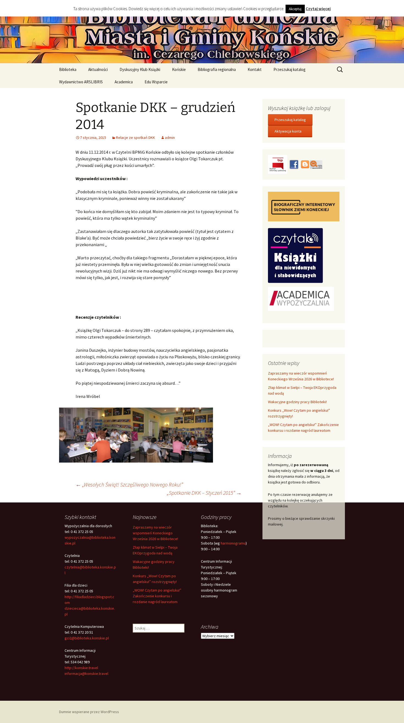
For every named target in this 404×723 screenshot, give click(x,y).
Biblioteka (67, 69)
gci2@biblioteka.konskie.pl (87, 638)
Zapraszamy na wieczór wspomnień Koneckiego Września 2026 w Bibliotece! (155, 533)
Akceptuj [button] (295, 9)
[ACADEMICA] (301, 298)
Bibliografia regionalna (217, 69)
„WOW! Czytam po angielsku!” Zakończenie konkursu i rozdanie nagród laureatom (157, 596)
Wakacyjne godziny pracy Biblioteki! (297, 401)
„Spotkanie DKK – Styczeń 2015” (204, 492)
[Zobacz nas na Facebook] (293, 163)
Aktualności (98, 69)
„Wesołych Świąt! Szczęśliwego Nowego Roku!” (129, 484)
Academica (124, 81)
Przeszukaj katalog (289, 69)
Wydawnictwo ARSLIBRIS (81, 81)
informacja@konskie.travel (86, 673)
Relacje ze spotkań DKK (135, 137)
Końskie (179, 69)
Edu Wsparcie (156, 81)
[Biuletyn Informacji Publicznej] (278, 163)
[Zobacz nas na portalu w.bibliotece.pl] (316, 163)
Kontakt (255, 69)
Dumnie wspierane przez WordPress (89, 711)
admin (170, 137)
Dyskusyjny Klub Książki (140, 69)
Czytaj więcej (318, 8)
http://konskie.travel (81, 667)
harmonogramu (233, 543)
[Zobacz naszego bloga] (304, 163)
